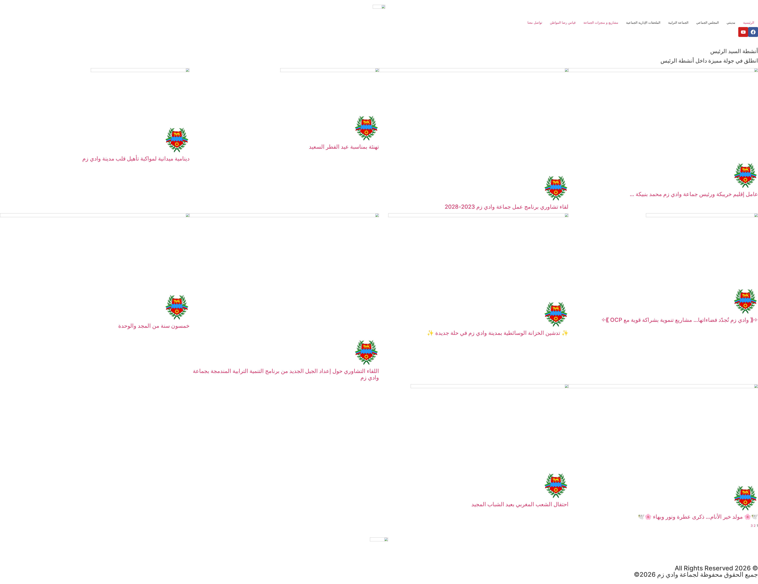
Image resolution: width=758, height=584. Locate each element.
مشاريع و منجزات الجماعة (601, 22)
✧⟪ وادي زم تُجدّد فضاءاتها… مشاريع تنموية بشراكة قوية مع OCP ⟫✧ (679, 319)
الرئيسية (748, 22)
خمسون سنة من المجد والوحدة (154, 325)
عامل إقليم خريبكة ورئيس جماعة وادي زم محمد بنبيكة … (694, 194)
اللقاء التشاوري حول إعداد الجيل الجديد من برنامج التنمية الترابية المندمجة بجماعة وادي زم (286, 374)
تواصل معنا (534, 22)
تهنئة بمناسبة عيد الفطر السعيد (344, 146)
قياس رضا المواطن (563, 22)
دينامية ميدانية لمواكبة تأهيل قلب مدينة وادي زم (136, 158)
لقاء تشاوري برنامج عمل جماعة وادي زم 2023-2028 (506, 206)
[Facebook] (753, 32)
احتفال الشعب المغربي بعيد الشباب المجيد (519, 504)
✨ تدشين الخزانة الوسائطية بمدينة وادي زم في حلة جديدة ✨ (497, 333)
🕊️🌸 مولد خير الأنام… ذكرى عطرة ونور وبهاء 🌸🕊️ (698, 516)
